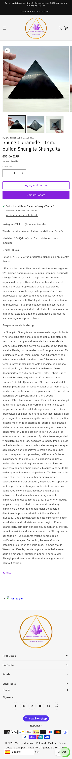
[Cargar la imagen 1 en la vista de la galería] (17, 124)
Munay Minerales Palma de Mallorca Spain (40, 743)
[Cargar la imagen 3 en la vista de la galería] (55, 124)
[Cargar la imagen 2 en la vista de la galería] (36, 124)
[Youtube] (40, 706)
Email (7, 690)
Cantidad (7, 166)
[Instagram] (23, 706)
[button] (4, 28)
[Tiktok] (32, 706)
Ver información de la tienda (22, 215)
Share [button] (9, 573)
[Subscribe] (66, 690)
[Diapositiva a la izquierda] (3, 125)
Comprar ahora (36, 194)
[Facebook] (15, 706)
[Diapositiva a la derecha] (68, 125)
